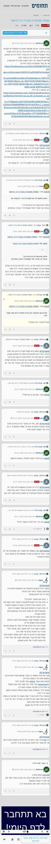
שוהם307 (39, 43)
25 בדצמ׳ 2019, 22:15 (22, 453)
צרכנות (44, 25)
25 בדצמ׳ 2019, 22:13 (22, 389)
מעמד (41, 186)
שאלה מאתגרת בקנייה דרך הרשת (23, 191)
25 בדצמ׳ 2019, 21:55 (21, 231)
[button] (18, 839)
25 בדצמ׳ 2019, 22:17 (21, 482)
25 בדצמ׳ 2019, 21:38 (21, 140)
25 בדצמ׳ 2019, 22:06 (22, 301)
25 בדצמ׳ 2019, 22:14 (21, 418)
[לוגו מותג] (40, 6)
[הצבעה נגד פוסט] (5, 124)
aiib (41, 140)
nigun (40, 580)
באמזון (32, 681)
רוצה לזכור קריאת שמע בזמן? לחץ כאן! (35, 839)
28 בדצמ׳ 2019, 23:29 (22, 769)
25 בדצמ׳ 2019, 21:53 (25, 186)
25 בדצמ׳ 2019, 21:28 (22, 43)
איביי (27, 704)
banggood (43, 684)
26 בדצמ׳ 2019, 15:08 (25, 731)
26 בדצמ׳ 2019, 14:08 (25, 580)
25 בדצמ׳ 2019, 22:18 (21, 545)
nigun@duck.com (39, 647)
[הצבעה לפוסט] (14, 124)
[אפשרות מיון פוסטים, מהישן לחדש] (46, 32)
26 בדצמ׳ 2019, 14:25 (25, 667)
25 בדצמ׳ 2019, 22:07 (21, 345)
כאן (44, 739)
